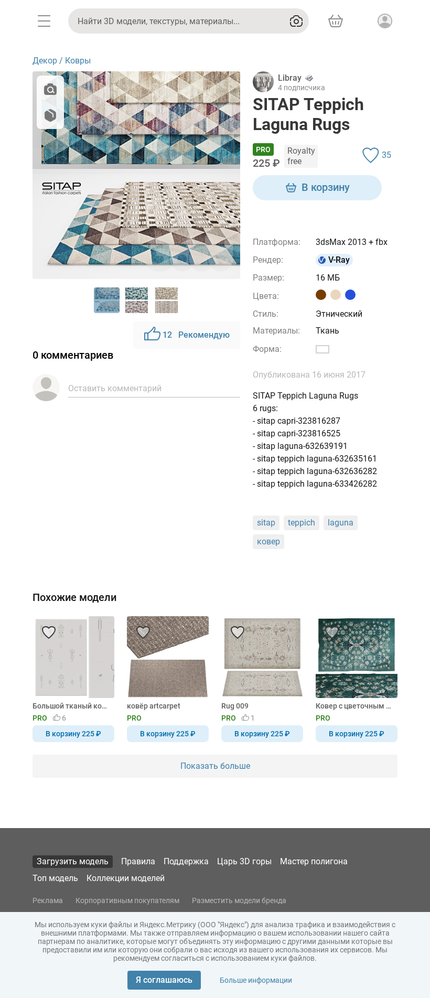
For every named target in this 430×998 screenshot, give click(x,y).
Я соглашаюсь (164, 980)
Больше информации (256, 980)
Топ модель (55, 878)
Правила (138, 861)
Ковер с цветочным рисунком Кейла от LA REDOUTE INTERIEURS (355, 706)
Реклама (48, 900)
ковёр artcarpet (153, 706)
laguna (340, 523)
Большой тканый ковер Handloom (72, 706)
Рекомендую (196, 335)
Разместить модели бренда (239, 900)
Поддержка (186, 861)
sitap (266, 523)
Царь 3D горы (244, 861)
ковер (268, 541)
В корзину (326, 187)
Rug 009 (235, 706)
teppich (301, 523)
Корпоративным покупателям (127, 900)
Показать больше (215, 766)
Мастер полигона (314, 861)
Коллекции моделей (126, 878)
